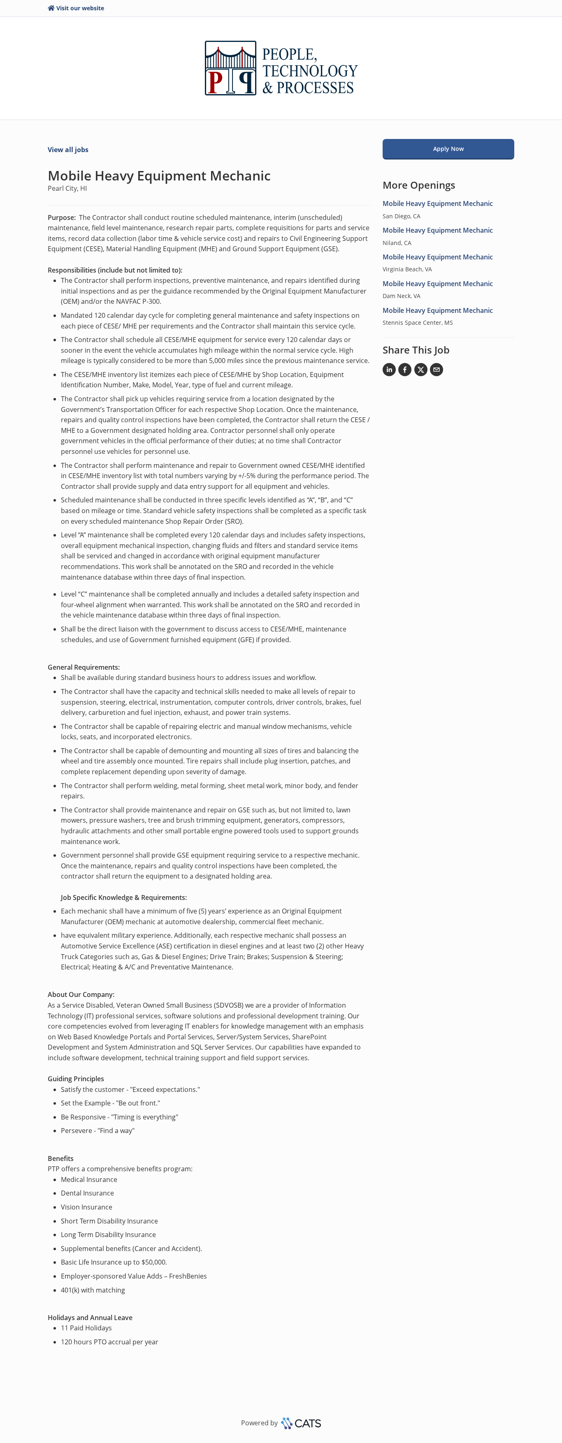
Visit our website (80, 8)
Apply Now (448, 149)
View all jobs (68, 149)
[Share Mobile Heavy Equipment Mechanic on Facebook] (404, 371)
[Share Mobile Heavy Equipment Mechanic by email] (436, 371)
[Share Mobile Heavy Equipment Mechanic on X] (420, 371)
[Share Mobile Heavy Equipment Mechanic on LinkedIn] (389, 371)
